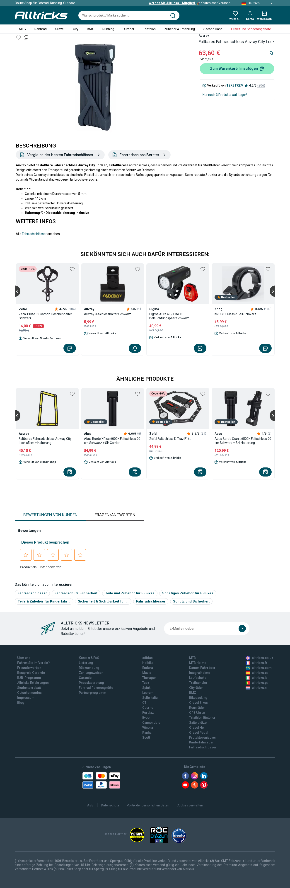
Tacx (145, 683)
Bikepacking (198, 697)
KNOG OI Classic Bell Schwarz (235, 314)
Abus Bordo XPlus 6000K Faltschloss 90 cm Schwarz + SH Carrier (112, 441)
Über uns (23, 658)
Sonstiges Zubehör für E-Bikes (187, 593)
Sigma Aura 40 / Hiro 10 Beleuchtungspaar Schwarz (169, 316)
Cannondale (151, 722)
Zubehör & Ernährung (179, 29)
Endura (147, 668)
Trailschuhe (198, 683)
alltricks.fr (259, 663)
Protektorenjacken (203, 737)
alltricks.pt (260, 683)
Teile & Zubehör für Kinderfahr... (44, 601)
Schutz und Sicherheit (191, 601)
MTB (22, 29)
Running (108, 29)
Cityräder (196, 688)
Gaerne (147, 707)
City (75, 29)
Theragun (149, 678)
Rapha (147, 732)
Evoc (146, 717)
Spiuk (146, 688)
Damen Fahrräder (202, 668)
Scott (146, 737)
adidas (147, 658)
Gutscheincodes (29, 692)
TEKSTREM (235, 85)
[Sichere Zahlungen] (101, 780)
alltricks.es (260, 673)
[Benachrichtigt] (135, 348)
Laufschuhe (197, 678)
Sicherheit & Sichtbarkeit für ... (103, 601)
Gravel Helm (198, 727)
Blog (20, 702)
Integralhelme (199, 673)
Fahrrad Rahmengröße (96, 688)
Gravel (59, 29)
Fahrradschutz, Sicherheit (76, 593)
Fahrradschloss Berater (139, 154)
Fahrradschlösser (34, 234)
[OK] (242, 628)
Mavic (146, 673)
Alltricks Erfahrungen (33, 683)
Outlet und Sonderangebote (251, 29)
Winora (147, 727)
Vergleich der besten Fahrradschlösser (60, 154)
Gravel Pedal (198, 732)
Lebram (148, 692)
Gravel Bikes (198, 702)
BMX (90, 29)
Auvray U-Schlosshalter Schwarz (107, 314)
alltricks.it (259, 678)
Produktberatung (91, 683)
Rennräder (197, 707)
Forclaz (148, 712)
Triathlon (149, 29)
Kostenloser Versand (189, 3)
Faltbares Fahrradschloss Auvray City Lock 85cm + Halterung (45, 441)
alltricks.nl (260, 688)
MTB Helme (197, 663)
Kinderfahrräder (201, 742)
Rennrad (40, 29)
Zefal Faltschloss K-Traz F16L (170, 438)
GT (144, 702)
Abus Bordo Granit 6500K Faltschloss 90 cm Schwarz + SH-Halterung (243, 441)
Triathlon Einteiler (202, 717)
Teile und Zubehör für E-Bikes (130, 593)
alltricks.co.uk (262, 658)
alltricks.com (262, 668)
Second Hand (212, 29)
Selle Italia (150, 697)
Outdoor (128, 29)
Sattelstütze (198, 722)
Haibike (147, 663)
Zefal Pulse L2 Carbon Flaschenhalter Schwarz (45, 316)
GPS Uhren (197, 712)
